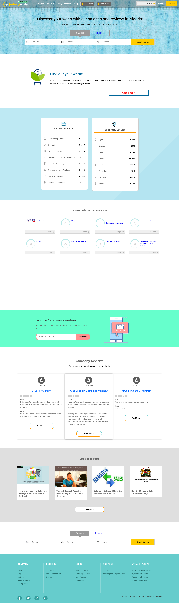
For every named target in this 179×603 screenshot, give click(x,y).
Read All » (90, 509)
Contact (106, 570)
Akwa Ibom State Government (136, 391)
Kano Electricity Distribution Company (89, 391)
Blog (76, 4)
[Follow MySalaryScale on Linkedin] (45, 600)
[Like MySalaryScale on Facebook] (19, 600)
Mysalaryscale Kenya (140, 577)
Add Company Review (54, 574)
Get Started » (128, 93)
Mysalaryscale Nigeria (140, 580)
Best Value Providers (154, 597)
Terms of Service (23, 580)
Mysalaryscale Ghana (140, 574)
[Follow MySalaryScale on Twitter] (28, 600)
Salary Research (64, 4)
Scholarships (79, 580)
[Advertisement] (89, 291)
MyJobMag (132, 597)
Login (161, 3)
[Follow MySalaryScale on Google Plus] (36, 600)
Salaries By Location (82, 574)
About (19, 570)
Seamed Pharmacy (41, 391)
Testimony (21, 577)
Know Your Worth (81, 570)
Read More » (41, 426)
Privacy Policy (22, 584)
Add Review (103, 4)
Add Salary (87, 4)
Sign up (171, 3)
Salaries (40, 4)
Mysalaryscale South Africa (142, 570)
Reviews (50, 4)
